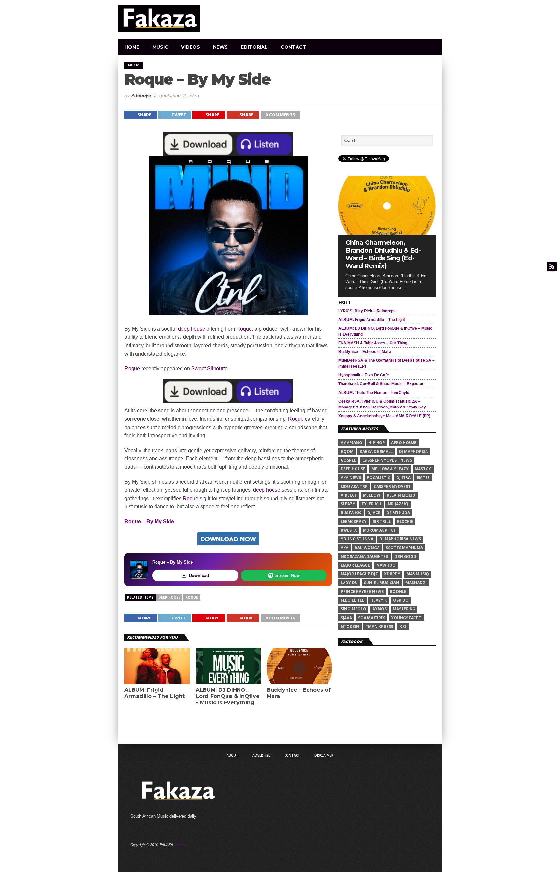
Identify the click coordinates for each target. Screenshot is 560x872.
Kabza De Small (376, 451)
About (232, 755)
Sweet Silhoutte (209, 368)
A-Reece (349, 495)
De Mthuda (398, 512)
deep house (191, 329)
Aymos (379, 609)
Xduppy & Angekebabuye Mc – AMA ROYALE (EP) (384, 416)
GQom (347, 451)
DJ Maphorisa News (400, 539)
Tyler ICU (371, 504)
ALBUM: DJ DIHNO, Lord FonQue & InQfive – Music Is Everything (228, 696)
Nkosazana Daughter (364, 556)
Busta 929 (351, 512)
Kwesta (349, 530)
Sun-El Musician (381, 582)
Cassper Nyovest (392, 486)
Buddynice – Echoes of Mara (299, 693)
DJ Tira (403, 477)
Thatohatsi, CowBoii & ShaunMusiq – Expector (381, 384)
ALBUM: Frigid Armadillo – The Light (154, 693)
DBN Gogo (405, 556)
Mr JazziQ (398, 504)
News (220, 47)
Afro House (403, 442)
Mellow (371, 495)
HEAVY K (378, 600)
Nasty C (423, 469)
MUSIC (160, 47)
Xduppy (392, 574)
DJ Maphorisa (413, 451)
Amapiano (351, 442)
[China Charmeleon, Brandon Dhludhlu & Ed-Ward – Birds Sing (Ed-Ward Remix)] (387, 233)
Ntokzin (350, 626)
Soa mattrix (371, 617)
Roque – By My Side (149, 521)
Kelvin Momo (401, 495)
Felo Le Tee (352, 600)
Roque (244, 329)
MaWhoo (386, 565)
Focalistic (378, 477)
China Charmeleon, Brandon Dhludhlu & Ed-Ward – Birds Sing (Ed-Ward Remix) (383, 254)
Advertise (261, 755)
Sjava (346, 617)
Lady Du (349, 582)
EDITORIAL (254, 47)
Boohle (398, 591)
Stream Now (287, 575)
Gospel (348, 460)
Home (131, 47)
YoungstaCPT (406, 617)
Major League (355, 565)
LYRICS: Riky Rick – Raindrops (367, 311)
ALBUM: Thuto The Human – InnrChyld (373, 392)
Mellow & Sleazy (390, 469)
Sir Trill (382, 521)
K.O (402, 626)
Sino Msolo (353, 609)
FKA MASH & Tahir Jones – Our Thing (372, 343)
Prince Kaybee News (362, 591)
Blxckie (405, 521)
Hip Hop (376, 442)
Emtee (423, 477)
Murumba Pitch (380, 530)
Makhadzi (415, 582)
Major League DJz (359, 574)
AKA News (351, 477)
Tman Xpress (379, 626)
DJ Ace (374, 512)
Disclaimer (323, 755)
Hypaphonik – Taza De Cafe (363, 375)
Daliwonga (367, 547)
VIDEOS (190, 47)
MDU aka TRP (354, 486)
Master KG (404, 609)
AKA (344, 547)
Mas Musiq (417, 574)
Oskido (401, 600)
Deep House (169, 597)
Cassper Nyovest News (387, 460)
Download (199, 575)
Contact (293, 47)
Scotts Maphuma (404, 547)
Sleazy (348, 504)
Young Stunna (357, 539)
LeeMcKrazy (354, 521)
